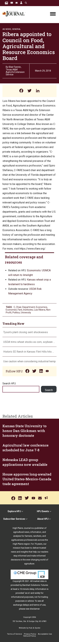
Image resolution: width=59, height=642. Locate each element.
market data (38, 581)
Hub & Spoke (34, 628)
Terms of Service (14, 634)
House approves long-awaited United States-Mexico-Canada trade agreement (26, 479)
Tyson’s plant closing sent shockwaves (25, 332)
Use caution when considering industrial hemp (29, 361)
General (16, 29)
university (26, 312)
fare (20, 309)
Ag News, (6, 29)
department (28, 307)
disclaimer (34, 609)
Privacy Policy (30, 634)
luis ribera (39, 309)
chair (18, 307)
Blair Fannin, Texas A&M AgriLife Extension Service (15, 71)
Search (49, 390)
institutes (28, 309)
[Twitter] (29, 91)
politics (16, 312)
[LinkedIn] (37, 91)
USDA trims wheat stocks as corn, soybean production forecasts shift (29, 341)
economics (41, 307)
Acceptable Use (45, 634)
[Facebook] (21, 91)
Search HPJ (9, 383)
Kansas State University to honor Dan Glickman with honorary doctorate (24, 431)
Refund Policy (29, 636)
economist (11, 309)
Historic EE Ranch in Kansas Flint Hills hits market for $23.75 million (29, 351)
